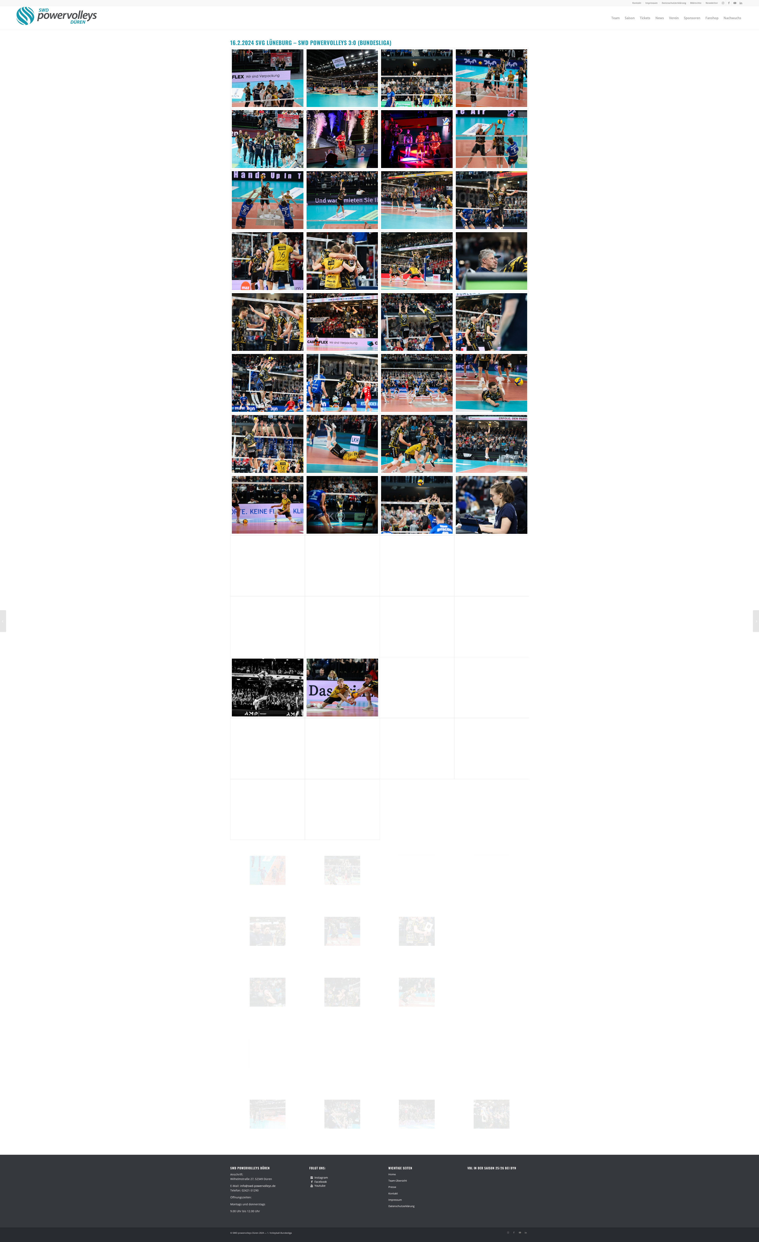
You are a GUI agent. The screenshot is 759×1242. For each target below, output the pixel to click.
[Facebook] (312, 1182)
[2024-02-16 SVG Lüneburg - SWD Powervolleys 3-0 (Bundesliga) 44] (491, 687)
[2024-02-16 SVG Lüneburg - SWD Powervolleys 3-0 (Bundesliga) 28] (491, 443)
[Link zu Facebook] (729, 3)
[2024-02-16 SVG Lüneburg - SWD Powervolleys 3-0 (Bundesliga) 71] (417, 1114)
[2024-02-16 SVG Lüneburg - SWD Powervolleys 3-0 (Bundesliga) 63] (417, 992)
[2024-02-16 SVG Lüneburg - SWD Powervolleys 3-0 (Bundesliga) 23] (417, 382)
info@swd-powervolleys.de (258, 1186)
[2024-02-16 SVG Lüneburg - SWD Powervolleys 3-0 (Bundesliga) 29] (267, 504)
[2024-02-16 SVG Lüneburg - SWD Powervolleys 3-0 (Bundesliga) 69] (267, 1114)
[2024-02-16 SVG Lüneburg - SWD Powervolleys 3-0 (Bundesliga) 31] (417, 504)
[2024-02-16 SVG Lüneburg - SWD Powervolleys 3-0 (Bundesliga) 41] (267, 687)
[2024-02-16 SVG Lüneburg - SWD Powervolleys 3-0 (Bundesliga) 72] (491, 1114)
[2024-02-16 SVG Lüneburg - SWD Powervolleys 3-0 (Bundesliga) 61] (267, 992)
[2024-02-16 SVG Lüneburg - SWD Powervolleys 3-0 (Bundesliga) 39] (417, 626)
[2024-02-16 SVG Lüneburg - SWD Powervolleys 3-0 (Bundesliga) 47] (417, 748)
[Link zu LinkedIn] (741, 3)
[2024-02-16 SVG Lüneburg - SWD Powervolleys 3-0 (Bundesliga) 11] (417, 200)
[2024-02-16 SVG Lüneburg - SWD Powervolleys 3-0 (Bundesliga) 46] (342, 748)
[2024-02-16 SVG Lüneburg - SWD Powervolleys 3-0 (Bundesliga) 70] (342, 1114)
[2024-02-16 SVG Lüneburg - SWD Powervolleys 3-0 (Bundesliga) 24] (491, 382)
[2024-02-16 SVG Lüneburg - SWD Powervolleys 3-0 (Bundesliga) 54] (342, 870)
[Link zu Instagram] (723, 3)
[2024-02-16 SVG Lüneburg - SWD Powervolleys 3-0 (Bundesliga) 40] (491, 626)
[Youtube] (312, 1186)
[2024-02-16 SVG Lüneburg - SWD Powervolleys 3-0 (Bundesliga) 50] (342, 809)
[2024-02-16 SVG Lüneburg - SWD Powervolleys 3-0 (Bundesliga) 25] (267, 443)
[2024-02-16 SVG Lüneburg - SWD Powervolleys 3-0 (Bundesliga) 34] (342, 565)
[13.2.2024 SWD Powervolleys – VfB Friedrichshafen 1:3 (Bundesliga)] (3, 621)
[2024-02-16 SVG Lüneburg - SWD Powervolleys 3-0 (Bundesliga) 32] (491, 504)
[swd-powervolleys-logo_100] (56, 18)
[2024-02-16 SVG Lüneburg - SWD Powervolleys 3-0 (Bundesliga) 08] (491, 139)
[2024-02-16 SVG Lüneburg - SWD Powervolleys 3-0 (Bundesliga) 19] (417, 322)
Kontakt (636, 2)
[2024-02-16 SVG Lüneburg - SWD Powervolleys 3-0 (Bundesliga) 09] (267, 200)
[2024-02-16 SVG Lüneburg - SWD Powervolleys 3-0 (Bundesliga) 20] (491, 322)
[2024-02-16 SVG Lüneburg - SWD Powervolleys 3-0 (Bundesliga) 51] (417, 809)
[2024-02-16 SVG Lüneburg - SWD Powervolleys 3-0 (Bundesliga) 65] (267, 1053)
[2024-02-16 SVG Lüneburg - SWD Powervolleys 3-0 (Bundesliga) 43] (417, 687)
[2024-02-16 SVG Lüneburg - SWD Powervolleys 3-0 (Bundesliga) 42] (342, 687)
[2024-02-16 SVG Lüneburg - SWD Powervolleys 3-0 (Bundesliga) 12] (491, 200)
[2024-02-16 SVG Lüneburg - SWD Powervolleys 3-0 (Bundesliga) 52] (491, 809)
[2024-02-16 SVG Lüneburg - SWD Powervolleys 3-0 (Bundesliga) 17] (267, 322)
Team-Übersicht (397, 1180)
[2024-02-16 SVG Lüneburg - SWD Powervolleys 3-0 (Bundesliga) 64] (491, 992)
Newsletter (712, 2)
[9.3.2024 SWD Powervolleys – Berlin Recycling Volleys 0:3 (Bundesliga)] (756, 621)
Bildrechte (695, 2)
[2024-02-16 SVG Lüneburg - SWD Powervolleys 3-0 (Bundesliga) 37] (267, 626)
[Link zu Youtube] (735, 3)
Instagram (321, 1177)
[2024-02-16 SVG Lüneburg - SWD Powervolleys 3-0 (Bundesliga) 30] (342, 504)
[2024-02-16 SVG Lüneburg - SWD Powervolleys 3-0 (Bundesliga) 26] (342, 443)
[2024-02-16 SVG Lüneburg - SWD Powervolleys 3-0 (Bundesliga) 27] (417, 443)
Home (392, 1174)
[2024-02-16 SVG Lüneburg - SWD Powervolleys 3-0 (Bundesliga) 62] (342, 992)
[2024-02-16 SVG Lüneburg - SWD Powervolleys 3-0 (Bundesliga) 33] (267, 565)
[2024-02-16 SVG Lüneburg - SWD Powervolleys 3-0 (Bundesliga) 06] (342, 139)
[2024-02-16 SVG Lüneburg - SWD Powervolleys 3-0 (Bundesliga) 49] (267, 809)
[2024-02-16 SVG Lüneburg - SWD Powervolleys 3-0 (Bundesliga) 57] (267, 931)
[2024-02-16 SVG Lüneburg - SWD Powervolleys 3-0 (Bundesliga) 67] (417, 1053)
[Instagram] (312, 1178)
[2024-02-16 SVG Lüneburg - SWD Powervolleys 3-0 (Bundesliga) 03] (417, 78)
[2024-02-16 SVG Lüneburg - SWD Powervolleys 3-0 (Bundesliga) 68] (491, 1053)
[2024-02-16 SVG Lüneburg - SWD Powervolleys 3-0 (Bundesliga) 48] (491, 748)
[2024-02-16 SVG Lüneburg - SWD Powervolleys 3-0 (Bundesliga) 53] (267, 870)
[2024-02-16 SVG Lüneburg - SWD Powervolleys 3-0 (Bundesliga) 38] (342, 626)
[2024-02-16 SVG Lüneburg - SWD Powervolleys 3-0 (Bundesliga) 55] (417, 870)
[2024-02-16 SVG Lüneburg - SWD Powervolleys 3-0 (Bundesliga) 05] (267, 139)
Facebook (320, 1182)
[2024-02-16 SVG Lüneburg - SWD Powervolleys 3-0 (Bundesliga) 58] (342, 931)
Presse (392, 1187)
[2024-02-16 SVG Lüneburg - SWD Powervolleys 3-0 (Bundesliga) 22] (342, 382)
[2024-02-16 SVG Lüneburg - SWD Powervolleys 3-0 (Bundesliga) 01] (267, 78)
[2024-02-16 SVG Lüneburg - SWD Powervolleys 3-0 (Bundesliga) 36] (491, 565)
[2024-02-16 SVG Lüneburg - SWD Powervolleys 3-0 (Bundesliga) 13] (267, 261)
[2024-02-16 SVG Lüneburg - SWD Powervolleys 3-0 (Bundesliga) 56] (491, 870)
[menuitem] (636, 3)
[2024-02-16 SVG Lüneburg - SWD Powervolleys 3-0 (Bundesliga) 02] (342, 78)
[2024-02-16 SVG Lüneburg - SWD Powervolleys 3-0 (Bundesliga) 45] (267, 748)
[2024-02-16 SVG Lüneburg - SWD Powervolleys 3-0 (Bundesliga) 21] (267, 382)
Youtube (320, 1186)
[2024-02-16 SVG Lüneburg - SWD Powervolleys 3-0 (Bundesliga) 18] (342, 322)
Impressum (651, 2)
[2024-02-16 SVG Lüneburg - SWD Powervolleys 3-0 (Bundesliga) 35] (417, 565)
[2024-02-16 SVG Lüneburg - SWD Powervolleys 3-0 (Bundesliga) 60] (491, 931)
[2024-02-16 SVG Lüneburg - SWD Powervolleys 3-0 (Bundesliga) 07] (417, 139)
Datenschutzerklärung (674, 2)
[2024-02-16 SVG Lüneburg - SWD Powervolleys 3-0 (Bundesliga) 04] (491, 78)
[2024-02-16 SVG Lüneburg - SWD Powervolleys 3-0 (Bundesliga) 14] (342, 261)
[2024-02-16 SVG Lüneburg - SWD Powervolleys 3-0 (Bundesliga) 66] (342, 1053)
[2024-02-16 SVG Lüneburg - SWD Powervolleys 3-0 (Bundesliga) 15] (417, 261)
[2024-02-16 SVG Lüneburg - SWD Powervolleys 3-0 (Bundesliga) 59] (417, 931)
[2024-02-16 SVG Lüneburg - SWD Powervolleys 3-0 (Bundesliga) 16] (491, 261)
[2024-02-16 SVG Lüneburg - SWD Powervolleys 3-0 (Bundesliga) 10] (342, 200)
